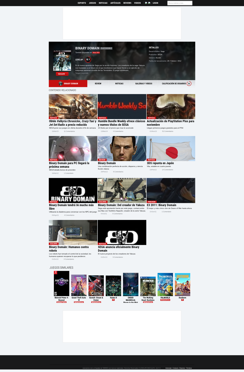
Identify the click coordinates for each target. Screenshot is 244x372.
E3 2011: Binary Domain (161, 205)
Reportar (182, 368)
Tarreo (53, 2)
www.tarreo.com (88, 368)
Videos (137, 3)
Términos (189, 368)
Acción (158, 58)
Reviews (127, 3)
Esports (82, 3)
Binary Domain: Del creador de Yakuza (121, 205)
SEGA (160, 55)
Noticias (103, 3)
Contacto (175, 368)
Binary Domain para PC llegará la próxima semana (69, 164)
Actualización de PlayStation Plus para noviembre (170, 123)
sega (162, 51)
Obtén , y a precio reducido (72, 123)
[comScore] (151, 360)
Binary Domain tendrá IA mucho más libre (71, 206)
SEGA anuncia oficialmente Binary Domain (118, 248)
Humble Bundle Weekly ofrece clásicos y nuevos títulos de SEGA (121, 123)
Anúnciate (168, 368)
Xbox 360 (96, 53)
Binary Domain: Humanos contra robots (69, 248)
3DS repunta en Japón (160, 163)
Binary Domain (107, 163)
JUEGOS (92, 3)
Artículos (115, 3)
